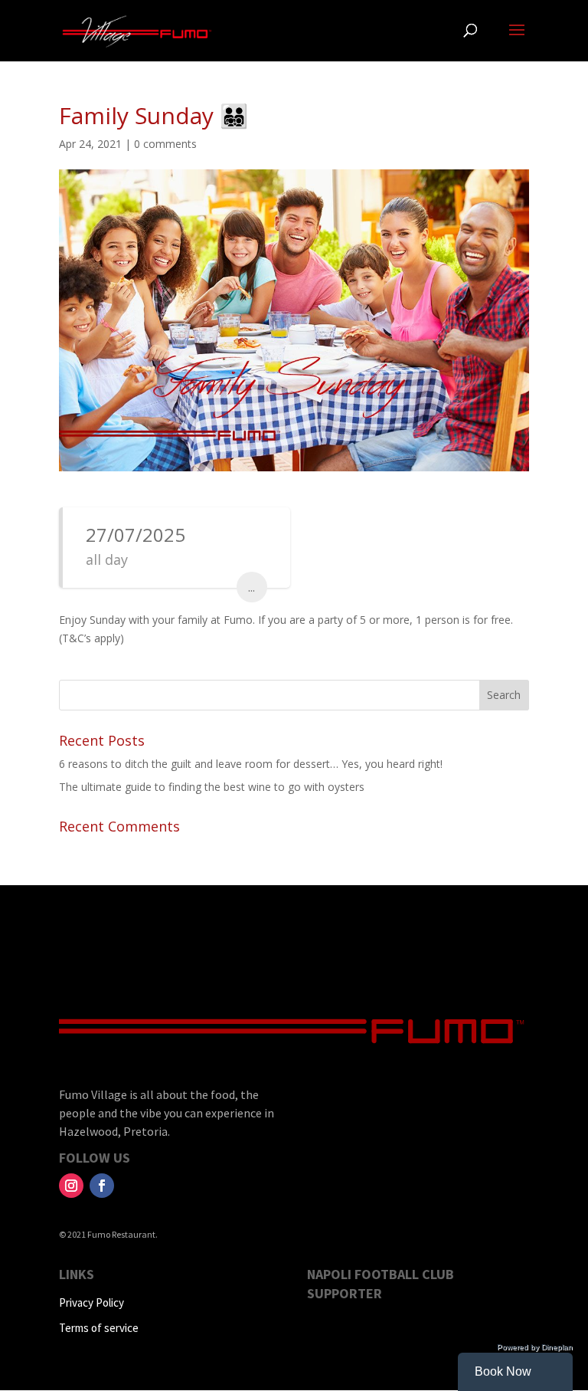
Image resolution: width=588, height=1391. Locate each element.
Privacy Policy (91, 1302)
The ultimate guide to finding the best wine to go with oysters (211, 786)
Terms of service (99, 1327)
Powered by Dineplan (535, 1347)
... (251, 587)
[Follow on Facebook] (102, 1185)
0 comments (165, 143)
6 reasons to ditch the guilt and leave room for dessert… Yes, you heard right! (251, 763)
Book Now (503, 1371)
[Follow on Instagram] (71, 1185)
